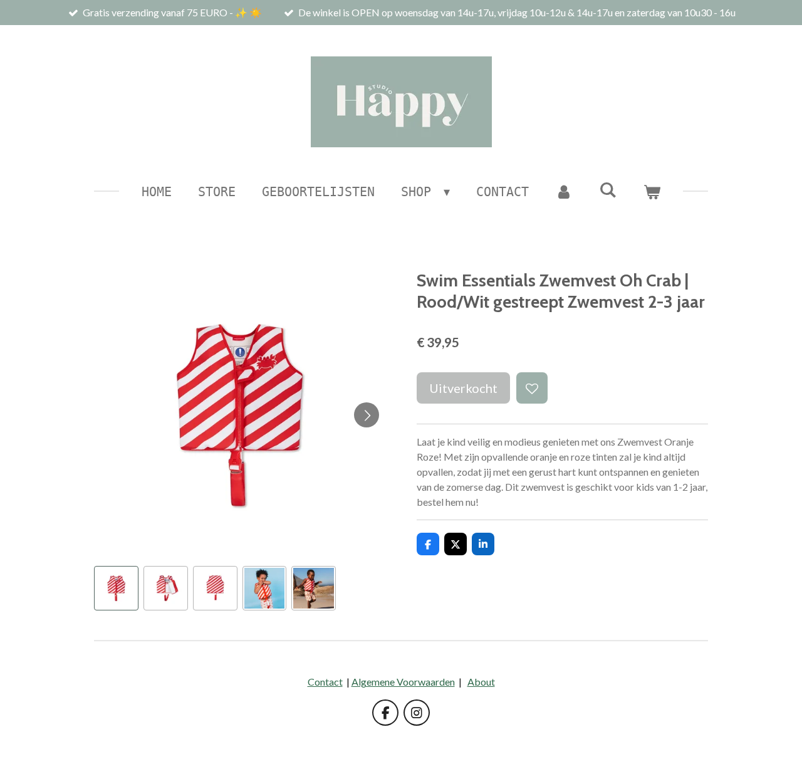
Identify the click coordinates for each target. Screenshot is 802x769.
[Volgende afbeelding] (366, 414)
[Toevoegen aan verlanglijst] (532, 388)
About (481, 682)
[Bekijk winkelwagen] (651, 192)
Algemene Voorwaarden (403, 682)
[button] (116, 588)
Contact (325, 682)
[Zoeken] (608, 190)
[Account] (564, 192)
